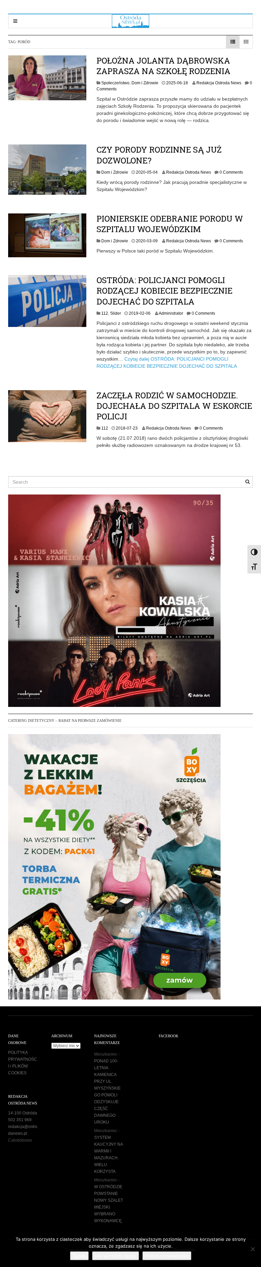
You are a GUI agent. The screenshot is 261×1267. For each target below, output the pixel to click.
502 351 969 (20, 1119)
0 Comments (231, 172)
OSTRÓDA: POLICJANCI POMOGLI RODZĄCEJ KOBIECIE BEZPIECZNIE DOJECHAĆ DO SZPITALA (164, 291)
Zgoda (79, 1256)
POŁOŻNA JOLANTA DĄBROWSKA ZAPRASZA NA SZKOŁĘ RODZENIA (163, 65)
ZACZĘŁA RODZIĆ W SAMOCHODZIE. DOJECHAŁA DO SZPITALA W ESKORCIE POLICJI (174, 406)
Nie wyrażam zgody (115, 1256)
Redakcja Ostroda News (218, 83)
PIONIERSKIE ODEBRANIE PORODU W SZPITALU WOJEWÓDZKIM (170, 224)
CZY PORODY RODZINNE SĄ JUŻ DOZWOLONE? (159, 155)
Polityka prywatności (167, 1256)
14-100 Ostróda (22, 1113)
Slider (115, 313)
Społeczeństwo (115, 83)
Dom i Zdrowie (145, 83)
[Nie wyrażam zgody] (252, 1249)
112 (104, 313)
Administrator (171, 313)
